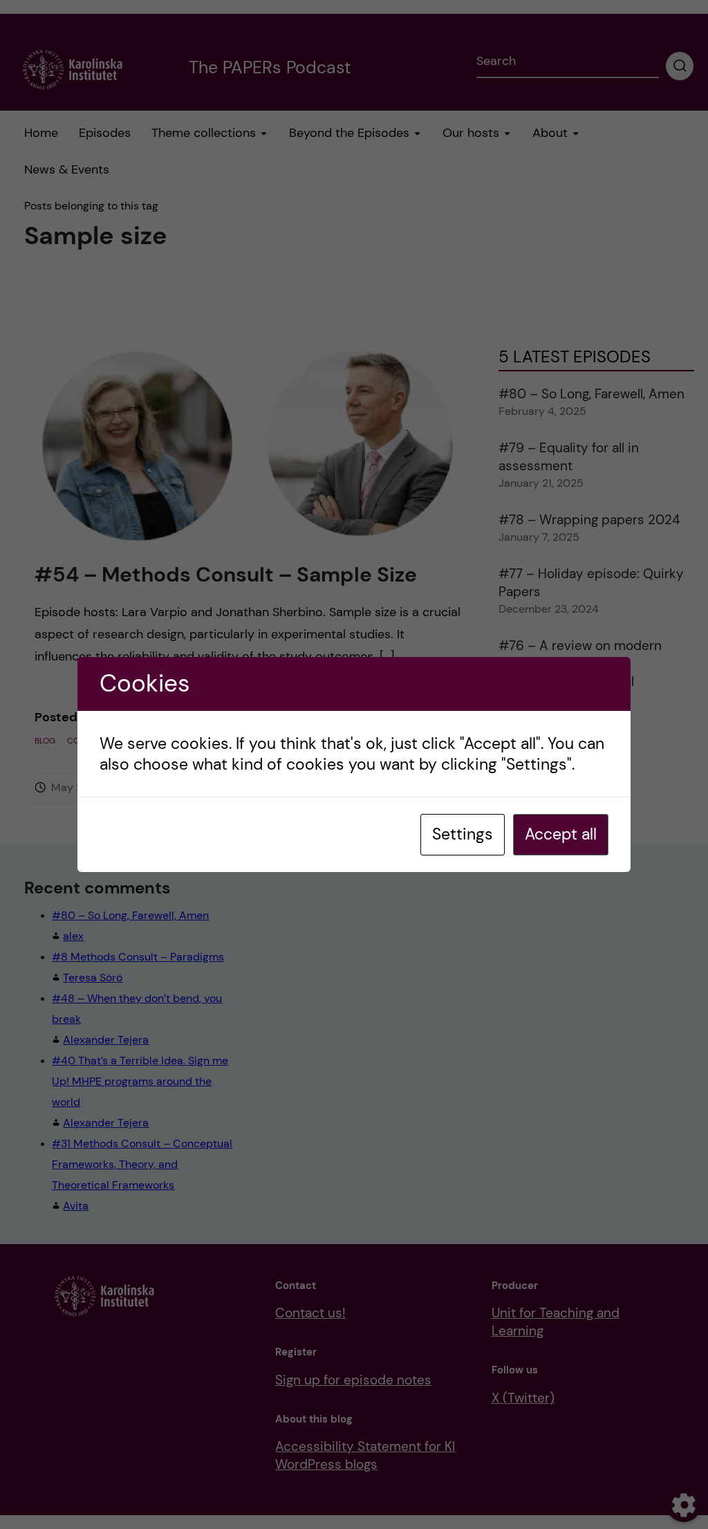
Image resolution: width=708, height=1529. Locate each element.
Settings (462, 834)
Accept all (561, 834)
